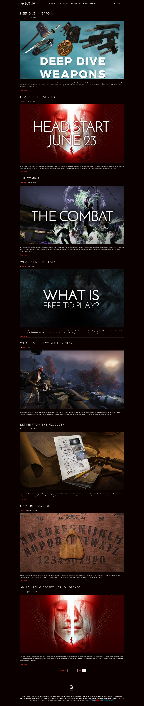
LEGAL (98, 700)
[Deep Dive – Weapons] (72, 50)
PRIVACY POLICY (90, 700)
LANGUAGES (93, 3)
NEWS (59, 3)
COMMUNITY (52, 3)
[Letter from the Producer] (72, 461)
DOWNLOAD (77, 3)
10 (80, 670)
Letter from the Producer (42, 424)
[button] (117, 4)
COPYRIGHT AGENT (107, 700)
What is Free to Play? (37, 262)
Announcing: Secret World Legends (50, 587)
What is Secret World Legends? (46, 343)
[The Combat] (72, 214)
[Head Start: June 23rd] (72, 133)
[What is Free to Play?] (72, 298)
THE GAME (66, 3)
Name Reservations (36, 506)
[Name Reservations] (72, 542)
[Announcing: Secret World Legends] (72, 624)
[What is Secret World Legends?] (72, 379)
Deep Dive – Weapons (37, 13)
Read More (23, 90)
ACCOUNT (86, 3)
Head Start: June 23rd (37, 97)
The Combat (29, 178)
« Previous (62, 670)
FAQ (72, 3)
